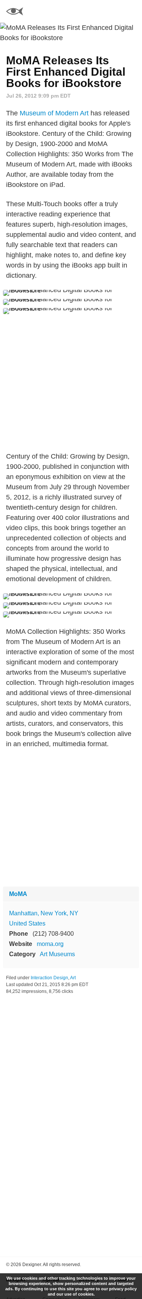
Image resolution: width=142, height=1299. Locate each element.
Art (73, 977)
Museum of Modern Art (54, 113)
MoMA (18, 894)
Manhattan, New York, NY (43, 913)
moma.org (50, 944)
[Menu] (132, 11)
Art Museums (57, 954)
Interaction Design (49, 977)
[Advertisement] (71, 382)
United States (27, 923)
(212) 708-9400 (53, 933)
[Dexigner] (14, 12)
